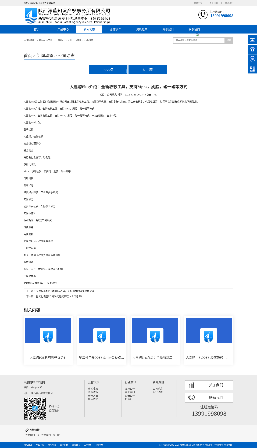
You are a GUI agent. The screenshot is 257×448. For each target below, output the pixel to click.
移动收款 (93, 388)
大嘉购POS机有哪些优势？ (48, 357)
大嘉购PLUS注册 (64, 40)
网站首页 (28, 445)
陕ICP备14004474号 (214, 445)
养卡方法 (93, 395)
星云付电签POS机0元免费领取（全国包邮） (59, 296)
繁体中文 (198, 3)
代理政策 (93, 392)
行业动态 (148, 69)
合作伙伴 (115, 29)
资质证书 (141, 29)
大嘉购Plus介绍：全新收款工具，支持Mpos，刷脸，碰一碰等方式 (155, 357)
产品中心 (63, 29)
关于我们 (213, 3)
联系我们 (229, 3)
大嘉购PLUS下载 (44, 40)
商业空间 (130, 392)
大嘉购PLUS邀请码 (84, 40)
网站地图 (228, 445)
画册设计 (130, 395)
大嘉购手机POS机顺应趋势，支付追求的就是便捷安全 (65, 291)
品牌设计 (130, 388)
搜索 (229, 40)
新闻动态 (89, 29)
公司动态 (66, 55)
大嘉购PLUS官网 (187, 445)
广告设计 (130, 399)
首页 (37, 29)
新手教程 (93, 399)
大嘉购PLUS (32, 435)
